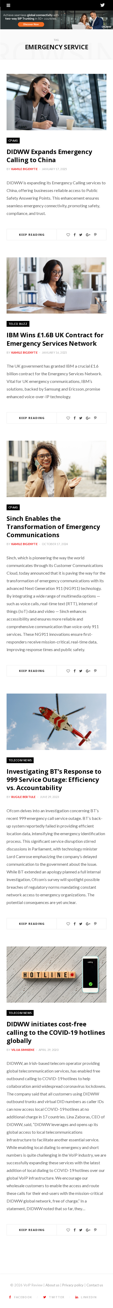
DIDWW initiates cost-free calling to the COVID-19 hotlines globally (56, 1032)
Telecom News (20, 760)
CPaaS (13, 140)
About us (52, 1285)
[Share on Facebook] (74, 235)
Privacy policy (73, 1285)
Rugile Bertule (23, 797)
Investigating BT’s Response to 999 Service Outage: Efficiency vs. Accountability (54, 779)
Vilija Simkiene (22, 1049)
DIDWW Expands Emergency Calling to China (49, 155)
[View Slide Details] (56, 20)
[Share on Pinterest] (95, 235)
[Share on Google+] (88, 235)
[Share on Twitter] (80, 235)
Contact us (94, 1285)
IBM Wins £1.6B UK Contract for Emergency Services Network (55, 338)
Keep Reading (32, 235)
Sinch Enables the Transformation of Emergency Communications (53, 526)
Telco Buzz (18, 324)
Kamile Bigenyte (24, 169)
